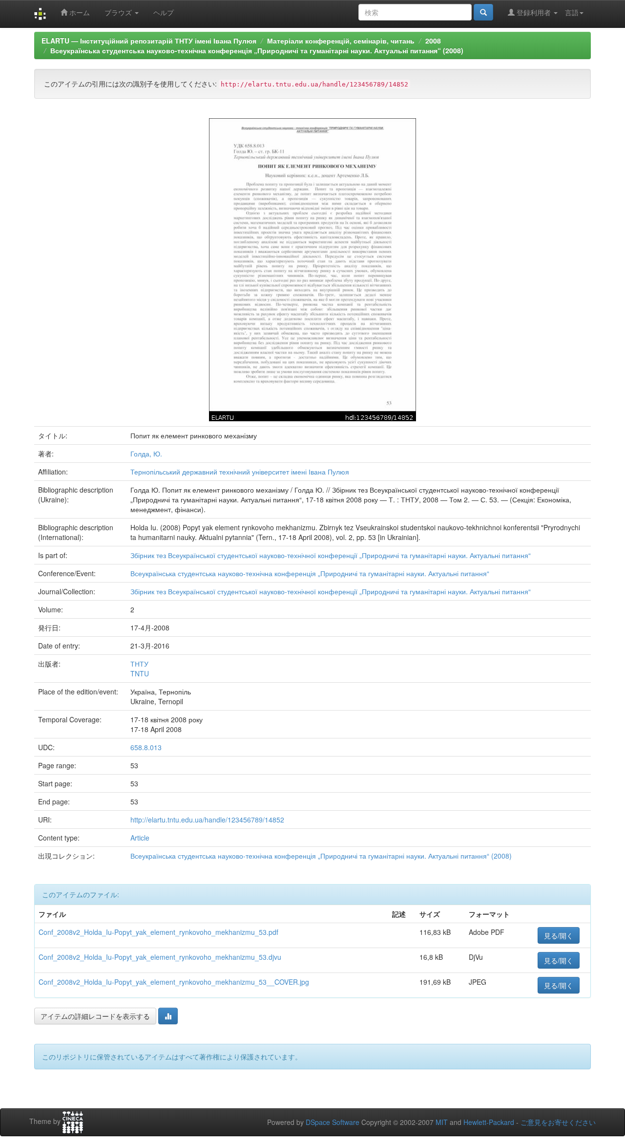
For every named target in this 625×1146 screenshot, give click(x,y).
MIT (442, 1122)
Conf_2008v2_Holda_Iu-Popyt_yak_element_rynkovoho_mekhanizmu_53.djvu (160, 957)
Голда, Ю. (146, 453)
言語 (572, 12)
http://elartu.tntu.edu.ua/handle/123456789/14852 (207, 819)
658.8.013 (146, 747)
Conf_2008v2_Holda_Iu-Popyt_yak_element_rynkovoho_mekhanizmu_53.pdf (158, 932)
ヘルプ (163, 12)
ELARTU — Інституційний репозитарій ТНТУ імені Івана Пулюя (149, 40)
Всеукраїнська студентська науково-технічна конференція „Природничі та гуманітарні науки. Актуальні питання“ (309, 573)
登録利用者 (534, 12)
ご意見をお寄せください (558, 1122)
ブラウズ (119, 12)
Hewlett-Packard (488, 1122)
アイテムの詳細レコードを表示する (95, 1016)
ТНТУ (139, 664)
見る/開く (558, 935)
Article (139, 838)
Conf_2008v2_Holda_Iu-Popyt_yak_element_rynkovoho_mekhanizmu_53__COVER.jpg (174, 982)
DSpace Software (332, 1122)
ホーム (78, 12)
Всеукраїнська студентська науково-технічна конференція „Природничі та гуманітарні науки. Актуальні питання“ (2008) (256, 50)
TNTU (139, 673)
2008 (433, 40)
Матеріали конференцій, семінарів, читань (341, 40)
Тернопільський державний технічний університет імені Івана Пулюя (239, 471)
